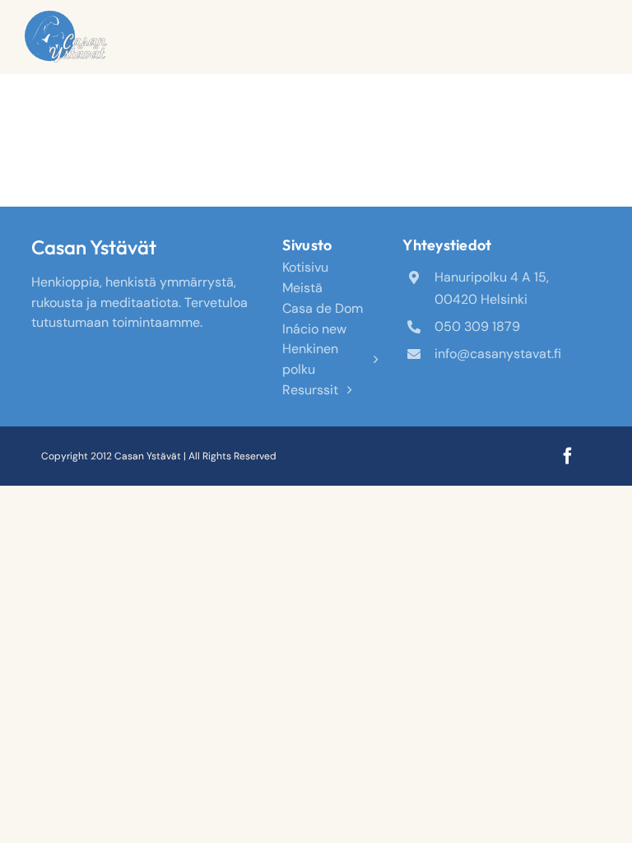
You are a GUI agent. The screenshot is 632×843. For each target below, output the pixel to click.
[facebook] (568, 456)
